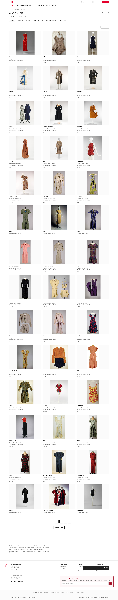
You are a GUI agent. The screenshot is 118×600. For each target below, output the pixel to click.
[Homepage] (11, 3)
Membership (97, 2)
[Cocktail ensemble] (59, 113)
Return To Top (59, 527)
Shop (53, 5)
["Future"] (25, 148)
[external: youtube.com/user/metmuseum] (20, 581)
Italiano (57, 592)
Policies (61, 570)
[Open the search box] (58, 5)
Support (80, 564)
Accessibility (62, 568)
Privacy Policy (23, 597)
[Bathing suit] (59, 43)
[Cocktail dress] (25, 357)
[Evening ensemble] (59, 496)
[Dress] (93, 43)
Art (34, 5)
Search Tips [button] (105, 12)
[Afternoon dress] (59, 462)
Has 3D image (62, 20)
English (35, 592)
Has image (36, 20)
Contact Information (31, 597)
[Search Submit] (106, 16)
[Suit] (59, 357)
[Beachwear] (59, 287)
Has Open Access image (48, 20)
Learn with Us (40, 5)
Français (52, 592)
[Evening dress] (25, 43)
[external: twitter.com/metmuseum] (13, 581)
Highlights (20, 20)
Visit (18, 5)
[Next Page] (69, 521)
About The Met (63, 564)
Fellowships (98, 570)
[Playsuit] (25, 322)
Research (48, 5)
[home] (9, 9)
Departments (63, 566)
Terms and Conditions (14, 597)
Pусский (83, 592)
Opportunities (99, 564)
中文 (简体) (77, 592)
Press (61, 573)
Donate (90, 2)
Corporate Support (82, 570)
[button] (55, 20)
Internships (98, 573)
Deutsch (62, 592)
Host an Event (81, 568)
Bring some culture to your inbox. (71, 578)
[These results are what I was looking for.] (105, 568)
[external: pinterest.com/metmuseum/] (14, 581)
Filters (11, 20)
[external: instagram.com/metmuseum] (16, 581)
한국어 (71, 592)
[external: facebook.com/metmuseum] (11, 581)
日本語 (67, 592)
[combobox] (60, 16)
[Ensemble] (59, 78)
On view (28, 20)
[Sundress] (25, 78)
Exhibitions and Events (26, 5)
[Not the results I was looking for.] (107, 568)
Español (40, 592)
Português (46, 592)
